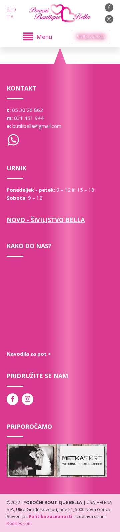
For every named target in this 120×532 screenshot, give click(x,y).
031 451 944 (29, 118)
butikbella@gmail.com (36, 126)
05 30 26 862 (27, 110)
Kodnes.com (19, 523)
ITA (10, 17)
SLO (11, 9)
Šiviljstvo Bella (91, 36)
